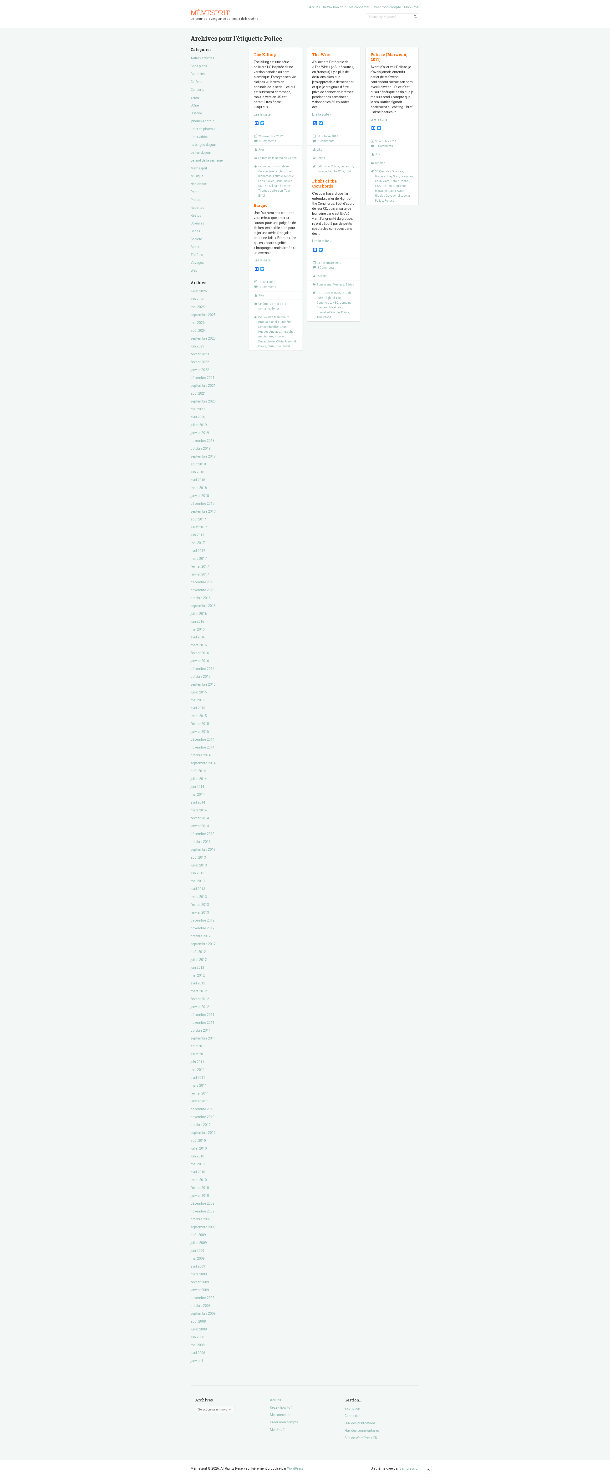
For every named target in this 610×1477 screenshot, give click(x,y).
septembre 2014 (203, 763)
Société (196, 239)
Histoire (196, 113)
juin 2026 (197, 299)
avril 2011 (198, 1078)
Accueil (314, 7)
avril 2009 (198, 1266)
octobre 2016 (201, 598)
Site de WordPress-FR (361, 1438)
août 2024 (198, 330)
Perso (195, 192)
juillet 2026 (199, 291)
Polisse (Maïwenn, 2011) (389, 57)
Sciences (197, 223)
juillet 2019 (199, 425)
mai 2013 (198, 881)
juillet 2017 (199, 527)
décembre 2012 (202, 920)
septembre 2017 (203, 511)
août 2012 (198, 952)
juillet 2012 (199, 960)
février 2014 (200, 818)
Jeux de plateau (203, 129)
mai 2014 (198, 794)
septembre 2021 (203, 385)
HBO (335, 302)
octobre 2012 (201, 936)
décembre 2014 (202, 739)
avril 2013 (198, 889)
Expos (195, 97)
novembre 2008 (202, 1298)
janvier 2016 (200, 661)
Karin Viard (382, 181)
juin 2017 (197, 535)
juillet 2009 (199, 1243)
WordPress (295, 1468)
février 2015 (200, 724)
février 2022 (200, 362)
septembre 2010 (203, 1133)
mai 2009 (198, 1258)
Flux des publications (360, 1423)
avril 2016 (198, 637)
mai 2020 (198, 409)
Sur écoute (324, 171)
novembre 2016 (202, 590)
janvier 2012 (200, 1007)
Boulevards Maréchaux (273, 317)
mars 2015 (199, 716)
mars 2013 (199, 897)
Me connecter (359, 7)
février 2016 (200, 653)
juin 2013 (197, 873)
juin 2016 (197, 621)
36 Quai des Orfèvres (389, 171)
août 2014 (198, 771)
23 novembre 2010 (329, 263)
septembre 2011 (203, 1038)
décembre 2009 (202, 1203)
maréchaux (265, 336)
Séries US (347, 166)
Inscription (352, 1408)
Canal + (274, 322)
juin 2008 (197, 1337)
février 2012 (200, 999)
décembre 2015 (202, 669)
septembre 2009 (203, 1227)
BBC (319, 293)
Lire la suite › (263, 114)
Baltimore (323, 166)
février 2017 (200, 566)
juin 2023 (197, 346)
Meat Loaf (335, 307)
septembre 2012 (203, 944)
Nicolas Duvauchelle (388, 195)
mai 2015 (198, 700)
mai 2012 (198, 975)
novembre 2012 (202, 928)
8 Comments (384, 146)
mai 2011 (198, 1070)
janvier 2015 (200, 731)
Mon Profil (411, 7)
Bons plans (199, 66)
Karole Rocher (400, 181)
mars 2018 (199, 488)
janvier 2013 (200, 912)
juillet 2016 (199, 614)
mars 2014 (199, 810)
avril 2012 (198, 983)
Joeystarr (407, 176)
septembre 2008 (203, 1313)
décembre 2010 (202, 1109)
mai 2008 (198, 1345)
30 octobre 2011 (385, 141)
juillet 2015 (199, 692)
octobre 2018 (201, 448)
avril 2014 (198, 802)
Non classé (199, 184)
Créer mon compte (387, 7)
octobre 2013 (201, 842)
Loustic (278, 176)
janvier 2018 (200, 496)
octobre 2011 (201, 1030)
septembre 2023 (203, 338)
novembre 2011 (202, 1022)
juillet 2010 (199, 1148)
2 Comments (326, 141)
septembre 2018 (203, 456)
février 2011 (200, 1093)
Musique (197, 176)
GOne (195, 105)
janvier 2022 (200, 370)
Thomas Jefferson (270, 190)
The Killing (265, 54)
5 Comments (267, 141)
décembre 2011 (202, 1015)
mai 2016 (198, 629)
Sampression (409, 1468)
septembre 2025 (203, 315)
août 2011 (198, 1046)
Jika (261, 149)
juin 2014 (197, 787)
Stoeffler (322, 276)
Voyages (197, 263)
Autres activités (202, 58)
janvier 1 (197, 1361)
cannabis (264, 166)
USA (348, 171)
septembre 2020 (203, 401)
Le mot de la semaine (207, 160)
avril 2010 (198, 1172)
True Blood (324, 317)
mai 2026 (198, 307)
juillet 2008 (199, 1329)
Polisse (389, 200)
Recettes (197, 207)
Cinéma (196, 82)
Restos (196, 215)
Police (270, 181)
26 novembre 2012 (270, 136)
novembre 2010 (202, 1117)
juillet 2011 (199, 1054)
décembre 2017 (202, 503)
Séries (195, 231)
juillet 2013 (199, 865)
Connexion (353, 1416)
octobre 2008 (201, 1306)
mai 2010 (198, 1164)
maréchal (288, 331)
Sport (195, 247)
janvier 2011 (200, 1101)
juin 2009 (197, 1251)
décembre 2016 (202, 582)
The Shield (283, 346)
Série (279, 181)
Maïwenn (381, 191)
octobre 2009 (201, 1219)
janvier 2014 (200, 826)
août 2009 (198, 1235)
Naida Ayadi (396, 191)
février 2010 (200, 1188)
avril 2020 (198, 417)
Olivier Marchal (286, 341)
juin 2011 (197, 1062)
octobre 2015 (201, 676)
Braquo (380, 176)
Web (194, 270)
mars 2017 (199, 558)
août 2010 (198, 1140)
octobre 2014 (201, 755)
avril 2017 (198, 551)
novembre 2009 (202, 1211)
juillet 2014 (199, 779)
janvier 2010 (200, 1195)
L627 (378, 186)
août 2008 (198, 1321)
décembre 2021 (202, 378)
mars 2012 (199, 991)
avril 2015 (198, 708)
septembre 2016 (203, 606)
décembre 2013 (202, 834)
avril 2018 (198, 480)
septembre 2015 (203, 684)
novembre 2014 (202, 747)
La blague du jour (203, 145)
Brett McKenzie (334, 293)
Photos (196, 200)
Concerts (197, 90)
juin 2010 (197, 1156)
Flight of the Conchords (324, 183)
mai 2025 (198, 323)
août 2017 (198, 519)
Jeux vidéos (199, 137)
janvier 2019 (200, 433)
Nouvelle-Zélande (328, 312)
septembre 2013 (203, 849)
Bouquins (198, 74)
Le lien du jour (201, 152)
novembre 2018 (202, 441)
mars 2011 (199, 1085)
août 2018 (198, 464)
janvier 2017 (200, 574)
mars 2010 (199, 1180)
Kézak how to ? (334, 7)
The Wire (284, 186)
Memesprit (199, 168)
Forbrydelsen (280, 166)
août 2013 (198, 857)
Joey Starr (392, 176)
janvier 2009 (200, 1290)
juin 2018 (197, 472)
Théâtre (197, 255)
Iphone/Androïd (202, 121)
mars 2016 (199, 645)
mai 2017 (198, 543)
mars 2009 (199, 1274)
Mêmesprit (210, 13)
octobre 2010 (201, 1125)
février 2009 (200, 1282)
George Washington (271, 171)
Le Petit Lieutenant (395, 186)
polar (407, 195)
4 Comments (267, 287)
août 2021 (198, 393)
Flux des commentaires (362, 1430)
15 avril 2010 (266, 282)
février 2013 (200, 905)
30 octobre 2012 (327, 136)
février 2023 (200, 354)
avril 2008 (198, 1353)
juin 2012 (197, 967)
